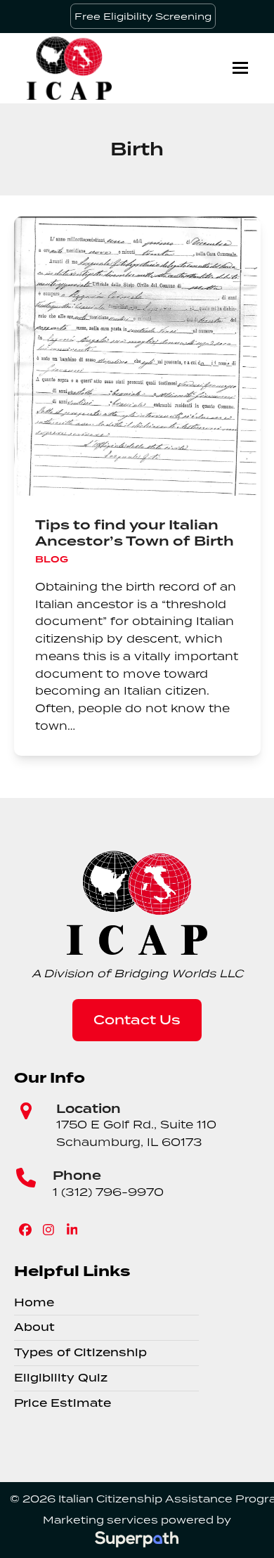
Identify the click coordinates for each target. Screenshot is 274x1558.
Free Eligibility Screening (142, 16)
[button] (240, 68)
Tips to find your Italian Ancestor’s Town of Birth (134, 533)
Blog (51, 559)
